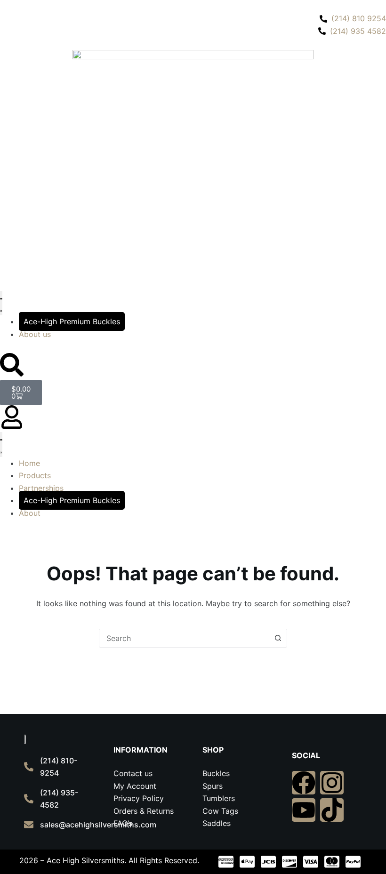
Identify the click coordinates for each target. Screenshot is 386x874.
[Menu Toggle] (1, 303)
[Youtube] (303, 810)
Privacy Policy (138, 798)
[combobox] (184, 638)
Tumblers (218, 798)
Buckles (216, 773)
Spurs (212, 786)
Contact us (133, 773)
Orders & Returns (143, 811)
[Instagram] (332, 782)
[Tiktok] (332, 810)
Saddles (216, 823)
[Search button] (278, 638)
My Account (134, 786)
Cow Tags (220, 811)
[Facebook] (303, 782)
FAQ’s (122, 823)
